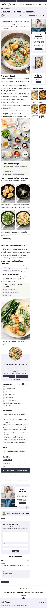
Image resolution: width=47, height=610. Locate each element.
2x (24, 384)
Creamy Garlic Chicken (42, 102)
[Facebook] (43, 602)
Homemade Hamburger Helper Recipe (42, 116)
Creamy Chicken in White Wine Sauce (12, 292)
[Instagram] (39, 602)
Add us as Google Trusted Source (16, 379)
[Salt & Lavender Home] (9, 4)
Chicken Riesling (8, 295)
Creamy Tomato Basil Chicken (10, 289)
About (40, 4)
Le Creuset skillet (15, 174)
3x (27, 384)
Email (4, 547)
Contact (22, 605)
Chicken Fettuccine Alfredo (10, 290)
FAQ (26, 605)
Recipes (21, 4)
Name (4, 543)
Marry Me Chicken (25, 26)
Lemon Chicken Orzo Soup (34, 102)
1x (22, 384)
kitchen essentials (17, 166)
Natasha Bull (16, 366)
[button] (10, 362)
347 (24, 15)
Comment (5, 531)
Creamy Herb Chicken (9, 293)
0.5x (20, 384)
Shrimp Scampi (4, 28)
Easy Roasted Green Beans (15, 270)
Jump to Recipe (32, 15)
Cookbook (35, 4)
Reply (28, 560)
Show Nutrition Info (7, 459)
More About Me (38, 49)
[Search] (45, 4)
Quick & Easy (19, 480)
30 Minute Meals (28, 4)
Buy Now (38, 82)
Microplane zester (23, 173)
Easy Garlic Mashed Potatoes (14, 265)
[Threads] (45, 602)
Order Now (26, 513)
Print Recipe (25, 376)
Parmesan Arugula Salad (16, 271)
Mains (14, 480)
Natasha (6, 15)
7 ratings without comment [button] (19, 518)
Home (2, 8)
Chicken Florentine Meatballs (11, 241)
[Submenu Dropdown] (23, 4)
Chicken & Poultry (7, 8)
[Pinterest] (41, 602)
